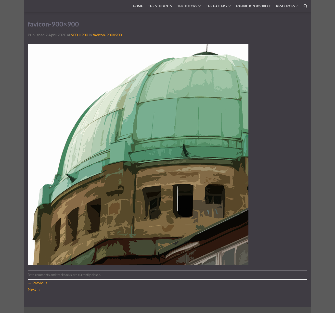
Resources (285, 6)
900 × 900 (79, 34)
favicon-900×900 (107, 34)
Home (138, 6)
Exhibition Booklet (253, 6)
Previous (37, 282)
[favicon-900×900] (138, 153)
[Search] (305, 6)
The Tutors (187, 6)
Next (34, 289)
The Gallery (217, 6)
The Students (160, 6)
